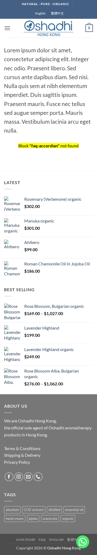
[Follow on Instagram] (18, 476)
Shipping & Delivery (22, 455)
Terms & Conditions (22, 448)
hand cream (15, 518)
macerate (50, 518)
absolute (12, 509)
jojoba (33, 518)
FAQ (42, 540)
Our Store (26, 540)
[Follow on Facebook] (9, 476)
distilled (54, 509)
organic (68, 518)
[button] (7, 28)
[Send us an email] (28, 476)
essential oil (74, 509)
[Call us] (38, 476)
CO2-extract (34, 509)
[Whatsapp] (82, 541)
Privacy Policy (17, 462)
